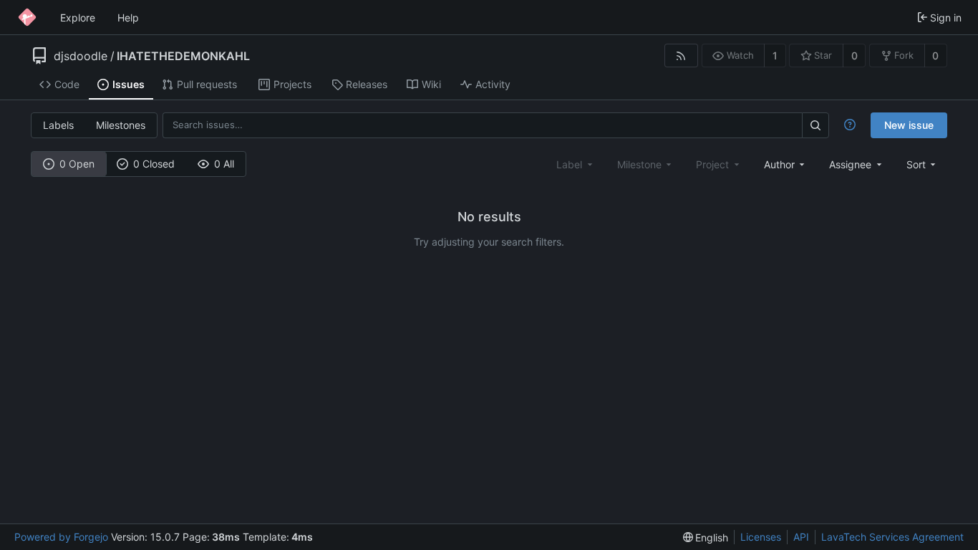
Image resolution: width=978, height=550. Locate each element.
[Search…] (815, 125)
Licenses (760, 537)
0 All (224, 164)
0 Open (77, 164)
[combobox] (786, 164)
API (801, 537)
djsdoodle (80, 56)
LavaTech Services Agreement (892, 537)
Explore (77, 17)
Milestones (120, 125)
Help (128, 17)
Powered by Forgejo (61, 537)
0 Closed (154, 164)
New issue (909, 125)
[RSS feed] (681, 55)
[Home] (27, 17)
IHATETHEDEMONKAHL (183, 56)
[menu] (922, 164)
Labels (58, 125)
